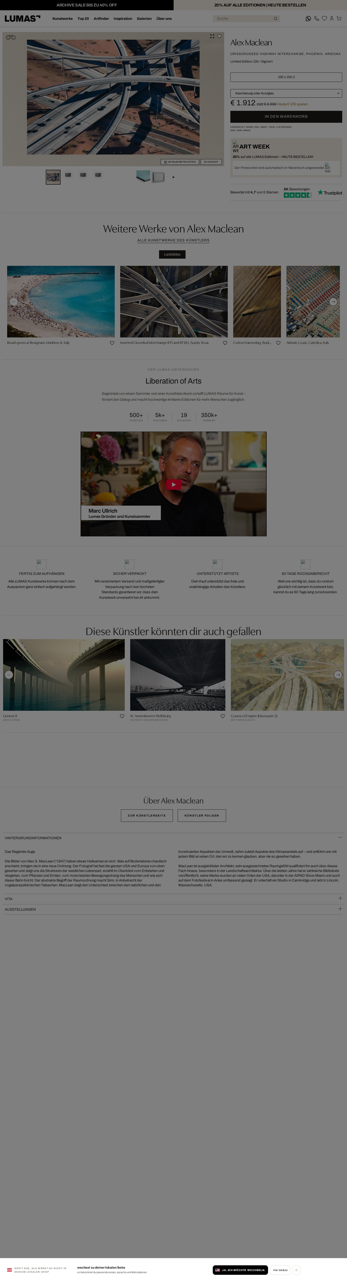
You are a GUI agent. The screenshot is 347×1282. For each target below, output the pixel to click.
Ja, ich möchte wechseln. (243, 1270)
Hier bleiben (280, 1270)
